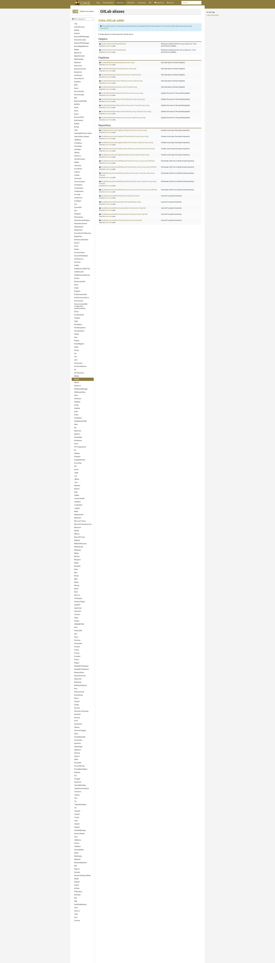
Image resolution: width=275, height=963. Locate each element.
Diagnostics (78, 236)
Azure (76, 88)
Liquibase (77, 502)
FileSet (76, 334)
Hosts (76, 444)
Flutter (76, 347)
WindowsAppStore (80, 862)
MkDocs (77, 534)
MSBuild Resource (80, 543)
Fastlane (77, 318)
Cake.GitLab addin (213, 15)
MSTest (76, 556)
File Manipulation (80, 328)
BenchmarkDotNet (80, 101)
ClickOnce (77, 156)
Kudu (76, 492)
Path (75, 627)
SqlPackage (78, 746)
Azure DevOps (79, 91)
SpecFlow (77, 743)
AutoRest (77, 82)
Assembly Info (79, 78)
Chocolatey (78, 146)
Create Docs (78, 198)
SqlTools (77, 753)
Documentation (108, 3)
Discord (76, 243)
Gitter (76, 395)
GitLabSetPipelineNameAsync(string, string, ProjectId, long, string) (123, 117)
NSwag (76, 585)
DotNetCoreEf (79, 272)
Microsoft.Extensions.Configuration (84, 524)
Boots (76, 111)
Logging (77, 508)
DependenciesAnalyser (82, 220)
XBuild (76, 879)
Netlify (76, 563)
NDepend (77, 560)
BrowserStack (79, 117)
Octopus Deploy (79, 601)
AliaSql (76, 30)
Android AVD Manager (81, 36)
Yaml (76, 914)
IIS (75, 450)
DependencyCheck (80, 223)
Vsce (76, 837)
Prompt (76, 653)
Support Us (160, 3)
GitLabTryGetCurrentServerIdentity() (113, 50)
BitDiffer (77, 104)
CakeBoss (77, 140)
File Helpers (78, 324)
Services (77, 717)
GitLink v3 (77, 386)
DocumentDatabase (81, 256)
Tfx (75, 808)
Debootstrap (78, 217)
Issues (76, 469)
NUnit (76, 592)
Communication (79, 181)
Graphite (77, 408)
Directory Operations (81, 239)
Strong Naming (79, 766)
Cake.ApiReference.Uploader (84, 133)
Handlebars (78, 418)
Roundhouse (78, 695)
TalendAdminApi (80, 785)
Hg (75, 427)
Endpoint (77, 291)
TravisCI (77, 814)
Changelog (78, 143)
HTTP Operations (80, 447)
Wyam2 (76, 869)
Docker (76, 249)
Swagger (77, 779)
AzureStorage (79, 94)
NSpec (76, 582)
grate (76, 411)
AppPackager (78, 59)
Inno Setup (78, 463)
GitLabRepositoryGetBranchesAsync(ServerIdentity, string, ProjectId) (124, 214)
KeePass (77, 485)
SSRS (76, 759)
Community (142, 3)
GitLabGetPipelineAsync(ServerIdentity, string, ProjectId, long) (122, 81)
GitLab (76, 379)
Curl (75, 204)
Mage (76, 511)
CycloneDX (78, 207)
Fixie (75, 337)
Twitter (76, 817)
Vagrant (77, 827)
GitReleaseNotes (80, 392)
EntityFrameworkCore (81, 297)
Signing (76, 727)
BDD (75, 98)
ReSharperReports (80, 685)
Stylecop (77, 772)
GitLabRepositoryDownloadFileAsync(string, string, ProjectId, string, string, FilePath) (129, 190)
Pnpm (76, 637)
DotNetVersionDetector (82, 275)
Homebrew (78, 440)
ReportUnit (78, 679)
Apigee (76, 49)
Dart (75, 210)
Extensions (130, 3)
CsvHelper (77, 201)
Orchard (77, 614)
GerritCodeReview (80, 366)
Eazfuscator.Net (79, 281)
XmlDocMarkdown (80, 904)
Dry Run (76, 278)
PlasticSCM (78, 630)
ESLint (76, 311)
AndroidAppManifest (81, 46)
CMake (76, 162)
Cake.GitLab (104, 28)
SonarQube (78, 740)
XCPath (76, 888)
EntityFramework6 (80, 294)
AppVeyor (77, 62)
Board (76, 107)
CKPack (76, 152)
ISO (75, 466)
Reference (120, 3)
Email (76, 285)
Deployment (78, 230)
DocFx (76, 246)
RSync (76, 698)
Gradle (76, 405)
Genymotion (78, 363)
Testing (76, 795)
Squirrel (76, 756)
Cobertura (77, 165)
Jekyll (76, 473)
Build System (78, 120)
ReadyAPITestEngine (81, 666)
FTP (75, 357)
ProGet (76, 650)
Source (171, 3)
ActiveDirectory (79, 27)
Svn (75, 775)
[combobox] (191, 3)
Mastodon (77, 518)
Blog (98, 3)
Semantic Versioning (81, 711)
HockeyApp (78, 437)
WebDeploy (78, 856)
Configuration (78, 191)
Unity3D (76, 824)
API (150, 3)
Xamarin (77, 872)
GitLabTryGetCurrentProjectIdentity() (113, 44)
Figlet (76, 321)
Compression (78, 188)
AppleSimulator (79, 56)
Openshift (77, 611)
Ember (76, 288)
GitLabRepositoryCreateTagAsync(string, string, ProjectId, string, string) (125, 155)
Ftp (75, 353)
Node (76, 569)
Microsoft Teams (80, 521)
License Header (79, 498)
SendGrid (77, 714)
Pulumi (76, 659)
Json (76, 482)
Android (77, 33)
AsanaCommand (80, 69)
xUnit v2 (77, 911)
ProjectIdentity (186, 44)
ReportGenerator (80, 676)
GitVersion (77, 398)
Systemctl (77, 782)
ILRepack (77, 456)
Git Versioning (79, 373)
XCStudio (77, 895)
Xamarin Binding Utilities (82, 875)
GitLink (76, 382)
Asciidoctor (78, 72)
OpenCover (78, 608)
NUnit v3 (77, 595)
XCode (76, 885)
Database (77, 214)
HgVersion (77, 431)
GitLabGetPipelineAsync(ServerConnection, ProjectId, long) (121, 75)
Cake (76, 130)
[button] (76, 11)
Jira (75, 476)
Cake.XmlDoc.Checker (81, 136)
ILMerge (77, 453)
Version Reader (79, 833)
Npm (75, 572)
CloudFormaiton (79, 159)
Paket (76, 618)
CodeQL (77, 175)
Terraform (77, 792)
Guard (76, 415)
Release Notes (79, 672)
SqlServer (77, 750)
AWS (76, 85)
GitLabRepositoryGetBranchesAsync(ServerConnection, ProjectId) (123, 208)
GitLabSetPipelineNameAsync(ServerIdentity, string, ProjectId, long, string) (126, 111)
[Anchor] (125, 20)
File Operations (79, 331)
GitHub (76, 376)
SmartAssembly (79, 737)
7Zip (75, 24)
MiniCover (77, 527)
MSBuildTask (78, 547)
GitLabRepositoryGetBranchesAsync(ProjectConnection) (120, 196)
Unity (76, 821)
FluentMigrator (79, 344)
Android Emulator (80, 40)
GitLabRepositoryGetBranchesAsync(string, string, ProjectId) (121, 220)
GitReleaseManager (81, 389)
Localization (78, 505)
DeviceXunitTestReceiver (82, 233)
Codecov (77, 172)
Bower (76, 114)
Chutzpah (77, 149)
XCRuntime (78, 891)
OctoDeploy (78, 598)
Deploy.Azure (78, 227)
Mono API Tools (79, 537)
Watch (76, 853)
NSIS (75, 579)
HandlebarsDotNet (80, 421)
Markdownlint (78, 514)
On (76, 11)
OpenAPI (77, 605)
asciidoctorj (78, 75)
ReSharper (78, 682)
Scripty (76, 705)
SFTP (76, 721)
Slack (76, 734)
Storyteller (77, 763)
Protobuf (77, 656)
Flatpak (76, 340)
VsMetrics (77, 840)
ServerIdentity (186, 50)
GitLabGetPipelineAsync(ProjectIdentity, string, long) (118, 68)
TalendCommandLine (81, 788)
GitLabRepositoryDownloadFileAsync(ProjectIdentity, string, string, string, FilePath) (128, 167)
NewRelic (77, 566)
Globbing (77, 402)
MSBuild (77, 540)
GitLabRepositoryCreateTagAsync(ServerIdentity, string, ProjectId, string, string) (128, 149)
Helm (76, 424)
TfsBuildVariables (80, 804)
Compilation (78, 185)
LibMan (76, 495)
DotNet (76, 265)
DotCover (77, 262)
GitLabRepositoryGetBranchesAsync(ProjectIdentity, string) (121, 202)
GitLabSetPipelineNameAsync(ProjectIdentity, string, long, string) (123, 99)
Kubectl (76, 489)
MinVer (76, 531)
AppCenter (78, 53)
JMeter (76, 479)
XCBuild (76, 882)
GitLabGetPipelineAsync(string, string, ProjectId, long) (119, 87)
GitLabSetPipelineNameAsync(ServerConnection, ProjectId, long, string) (125, 105)
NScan (76, 576)
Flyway (76, 350)
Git (75, 369)
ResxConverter (79, 692)
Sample (76, 701)
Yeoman (77, 920)
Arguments (78, 65)
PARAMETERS (79, 624)
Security (77, 708)
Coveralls (77, 194)
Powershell (78, 643)
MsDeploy (77, 550)
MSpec (76, 553)
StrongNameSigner (80, 769)
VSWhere (77, 846)
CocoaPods (78, 169)
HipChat (77, 434)
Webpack (77, 859)
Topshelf (77, 811)
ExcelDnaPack (79, 315)
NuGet (76, 589)
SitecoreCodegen (80, 730)
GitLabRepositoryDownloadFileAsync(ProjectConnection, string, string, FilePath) (128, 161)
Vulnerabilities (79, 850)
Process (77, 647)
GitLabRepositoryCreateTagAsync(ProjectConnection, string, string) (124, 130)
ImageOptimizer (79, 460)
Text (75, 798)
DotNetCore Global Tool (82, 268)
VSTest (76, 843)
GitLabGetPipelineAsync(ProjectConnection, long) (117, 62)
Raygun (76, 663)
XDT (75, 898)
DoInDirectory (78, 259)
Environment (78, 301)
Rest (75, 688)
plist (75, 634)
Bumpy (76, 127)
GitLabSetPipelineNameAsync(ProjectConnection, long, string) (122, 93)
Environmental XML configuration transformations (80, 306)
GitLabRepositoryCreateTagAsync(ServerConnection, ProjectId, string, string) (127, 142)
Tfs (75, 801)
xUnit (76, 908)
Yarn (75, 917)
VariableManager (80, 830)
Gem (75, 360)
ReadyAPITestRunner (81, 669)
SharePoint (78, 724)
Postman (77, 640)
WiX (75, 866)
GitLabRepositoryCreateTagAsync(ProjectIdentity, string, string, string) (124, 136)
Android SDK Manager (81, 43)
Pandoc (76, 621)
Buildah (76, 123)
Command (77, 178)
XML (75, 901)
